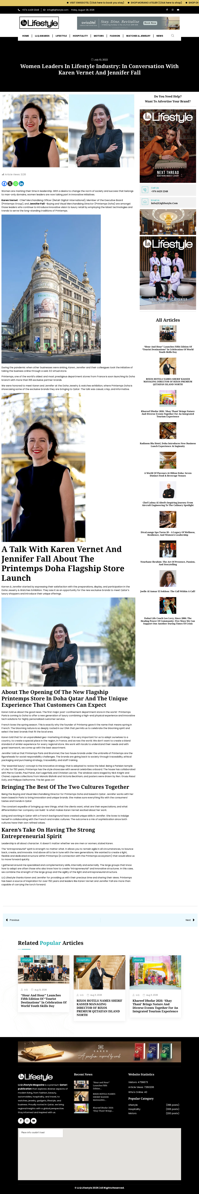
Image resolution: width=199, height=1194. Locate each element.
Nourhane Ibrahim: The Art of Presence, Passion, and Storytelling (167, 563)
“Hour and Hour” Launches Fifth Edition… (101, 1086)
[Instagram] (172, 10)
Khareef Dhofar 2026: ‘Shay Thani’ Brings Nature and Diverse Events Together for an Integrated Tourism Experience (168, 414)
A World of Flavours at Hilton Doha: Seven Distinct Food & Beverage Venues (168, 474)
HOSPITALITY (80, 35)
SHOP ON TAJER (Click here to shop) (169, 2)
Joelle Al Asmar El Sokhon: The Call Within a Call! (167, 591)
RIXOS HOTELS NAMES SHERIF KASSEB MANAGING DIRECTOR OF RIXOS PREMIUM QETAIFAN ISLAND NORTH (167, 381)
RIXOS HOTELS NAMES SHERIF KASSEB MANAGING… (104, 1097)
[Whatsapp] (15, 183)
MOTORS (99, 35)
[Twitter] (27, 1121)
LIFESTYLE (61, 35)
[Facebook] (166, 10)
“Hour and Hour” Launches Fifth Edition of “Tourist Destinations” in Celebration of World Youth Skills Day (168, 349)
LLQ (26, 989)
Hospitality (84, 959)
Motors (132, 1113)
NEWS (159, 35)
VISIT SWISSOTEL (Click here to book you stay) (56, 2)
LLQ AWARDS (42, 35)
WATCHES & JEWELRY (138, 35)
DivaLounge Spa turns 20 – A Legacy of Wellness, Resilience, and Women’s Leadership (168, 533)
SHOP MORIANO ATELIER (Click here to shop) (116, 2)
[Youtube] (178, 10)
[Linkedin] (21, 183)
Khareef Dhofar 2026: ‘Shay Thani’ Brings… (103, 1109)
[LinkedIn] (34, 1121)
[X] (10, 183)
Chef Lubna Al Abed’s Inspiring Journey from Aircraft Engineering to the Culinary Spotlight (168, 504)
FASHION (115, 35)
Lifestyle (26, 959)
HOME (25, 35)
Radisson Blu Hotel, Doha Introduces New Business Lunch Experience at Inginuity (168, 444)
